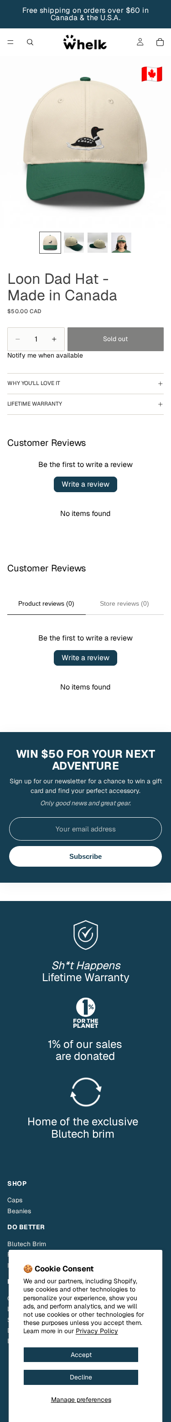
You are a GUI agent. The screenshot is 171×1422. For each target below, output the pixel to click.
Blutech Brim (26, 1244)
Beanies (19, 1211)
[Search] (30, 42)
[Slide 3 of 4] (98, 243)
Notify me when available (45, 355)
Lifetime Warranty (34, 403)
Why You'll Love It (33, 383)
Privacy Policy (97, 1331)
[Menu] (10, 42)
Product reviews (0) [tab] (46, 603)
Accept (81, 1355)
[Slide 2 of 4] (74, 243)
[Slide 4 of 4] (121, 243)
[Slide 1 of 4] (50, 243)
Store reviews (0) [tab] (124, 603)
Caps (14, 1200)
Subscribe (85, 856)
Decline (81, 1377)
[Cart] (160, 42)
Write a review (85, 484)
